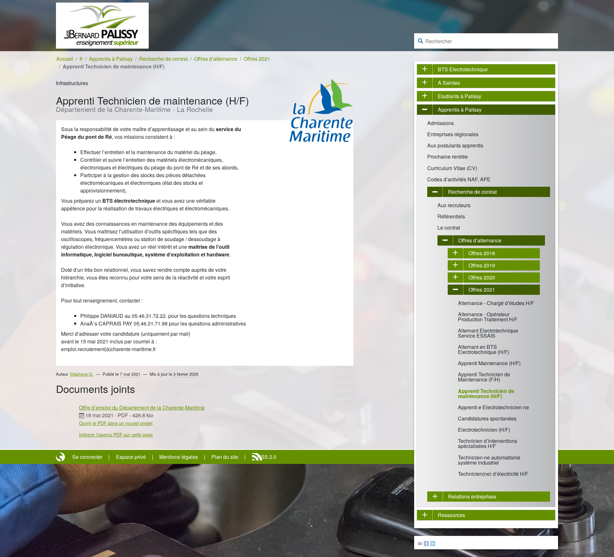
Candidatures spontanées (487, 418)
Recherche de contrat (163, 58)
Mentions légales (178, 456)
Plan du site (224, 456)
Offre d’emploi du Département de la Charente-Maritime (142, 407)
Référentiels (451, 216)
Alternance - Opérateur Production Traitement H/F (487, 316)
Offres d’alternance (215, 58)
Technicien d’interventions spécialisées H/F (487, 443)
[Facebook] (426, 542)
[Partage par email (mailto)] (419, 542)
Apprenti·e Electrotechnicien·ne (493, 407)
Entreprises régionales (452, 134)
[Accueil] (102, 24)
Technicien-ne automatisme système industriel (489, 460)
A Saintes (449, 82)
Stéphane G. (81, 374)
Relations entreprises (472, 496)
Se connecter (87, 456)
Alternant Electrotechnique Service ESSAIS (488, 333)
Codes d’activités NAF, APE (459, 179)
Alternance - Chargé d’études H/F (496, 303)
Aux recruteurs (453, 205)
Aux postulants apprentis (455, 145)
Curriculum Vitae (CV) (452, 168)
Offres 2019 (481, 265)
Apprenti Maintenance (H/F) (489, 363)
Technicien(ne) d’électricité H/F (493, 473)
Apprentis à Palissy (111, 58)
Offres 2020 (481, 277)
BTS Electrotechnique (463, 69)
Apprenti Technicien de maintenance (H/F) (486, 393)
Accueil (64, 58)
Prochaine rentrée (447, 156)
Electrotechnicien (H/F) (484, 429)
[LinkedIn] (432, 542)
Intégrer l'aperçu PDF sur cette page (116, 434)
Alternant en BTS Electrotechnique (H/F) (483, 349)
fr (81, 58)
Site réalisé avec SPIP (61, 456)
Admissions (440, 123)
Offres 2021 (257, 58)
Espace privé (131, 456)
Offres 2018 (481, 253)
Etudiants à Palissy (459, 96)
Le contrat (448, 227)
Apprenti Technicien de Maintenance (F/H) (484, 377)
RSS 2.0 (266, 456)
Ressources (451, 515)
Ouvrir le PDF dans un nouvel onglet (116, 423)
